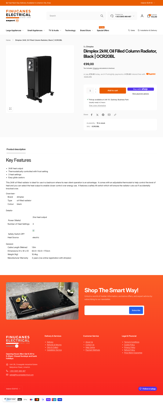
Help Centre (90, 347)
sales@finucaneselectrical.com (22, 375)
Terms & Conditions (131, 342)
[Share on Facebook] (91, 115)
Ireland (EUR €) (147, 3)
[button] (152, 16)
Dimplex (89, 46)
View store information (97, 105)
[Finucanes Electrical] (18, 347)
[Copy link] (115, 115)
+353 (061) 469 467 (18, 371)
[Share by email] (109, 114)
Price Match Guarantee (133, 353)
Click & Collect (52, 347)
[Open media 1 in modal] (40, 79)
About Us (89, 342)
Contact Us (90, 345)
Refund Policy (129, 350)
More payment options (140, 94)
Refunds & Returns (54, 345)
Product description (16, 149)
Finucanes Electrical (139, 399)
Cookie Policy (129, 345)
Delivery (50, 342)
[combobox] (76, 16)
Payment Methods (93, 350)
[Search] (102, 15)
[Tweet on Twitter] (97, 115)
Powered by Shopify (151, 399)
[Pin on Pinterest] (103, 115)
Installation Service (54, 350)
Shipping (96, 68)
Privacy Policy (129, 347)
